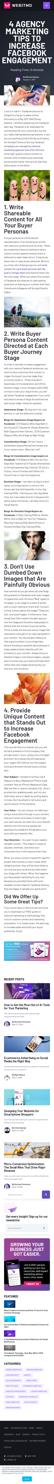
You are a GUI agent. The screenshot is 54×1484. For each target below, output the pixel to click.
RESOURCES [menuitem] (9, 1434)
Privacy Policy (18, 1473)
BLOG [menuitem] (18, 1434)
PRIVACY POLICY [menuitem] (38, 1434)
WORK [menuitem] (31, 1428)
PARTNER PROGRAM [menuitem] (38, 1441)
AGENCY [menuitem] (39, 1428)
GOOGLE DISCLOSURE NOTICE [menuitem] (16, 1441)
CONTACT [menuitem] (8, 1447)
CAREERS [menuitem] (26, 1434)
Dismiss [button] (27, 1479)
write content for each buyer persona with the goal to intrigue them (25, 269)
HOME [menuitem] (6, 1428)
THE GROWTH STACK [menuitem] (19, 1428)
